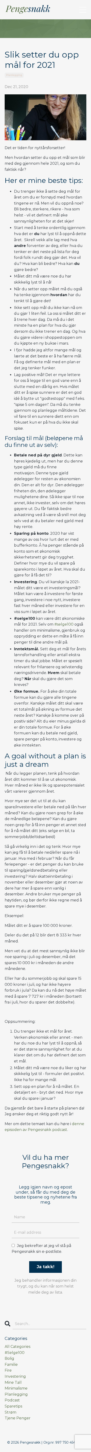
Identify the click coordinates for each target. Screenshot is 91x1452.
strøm (10, 1412)
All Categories (17, 1346)
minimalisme (16, 1388)
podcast (12, 1400)
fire (8, 1370)
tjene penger (18, 1418)
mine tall (13, 1382)
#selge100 (64, 624)
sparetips (13, 1406)
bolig (9, 1358)
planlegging (14, 75)
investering (15, 1376)
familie (11, 1364)
